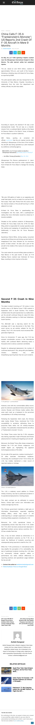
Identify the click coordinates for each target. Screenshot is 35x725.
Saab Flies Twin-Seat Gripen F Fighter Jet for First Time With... (23, 669)
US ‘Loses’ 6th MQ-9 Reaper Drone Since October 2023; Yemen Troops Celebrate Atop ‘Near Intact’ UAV (7, 622)
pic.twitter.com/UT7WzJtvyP (25, 152)
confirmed (9, 140)
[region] (17, 18)
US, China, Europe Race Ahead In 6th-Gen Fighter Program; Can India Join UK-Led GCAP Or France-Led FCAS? (26, 622)
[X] (15, 52)
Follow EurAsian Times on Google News (15, 566)
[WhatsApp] (19, 52)
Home (2, 30)
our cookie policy (19, 720)
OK (32, 722)
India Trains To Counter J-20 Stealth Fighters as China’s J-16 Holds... (23, 679)
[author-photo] (17, 639)
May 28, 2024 (24, 156)
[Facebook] (11, 52)
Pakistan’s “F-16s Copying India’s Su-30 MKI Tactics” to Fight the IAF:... (23, 689)
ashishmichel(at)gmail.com (24, 564)
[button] (3, 2)
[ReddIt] (23, 52)
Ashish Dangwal (7, 48)
